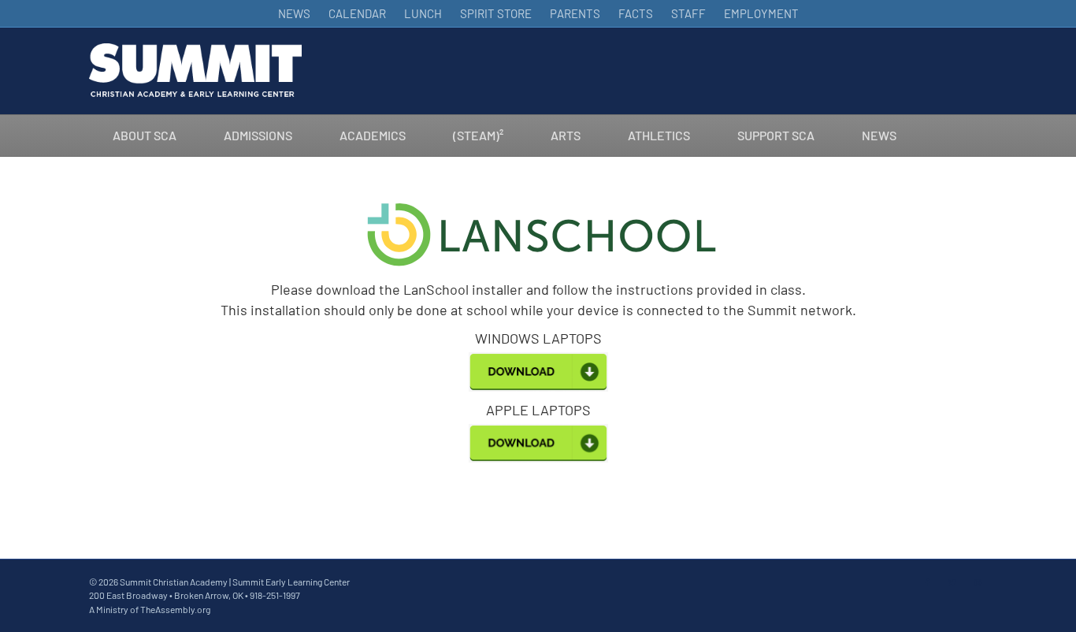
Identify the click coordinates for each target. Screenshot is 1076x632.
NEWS (294, 13)
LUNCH (423, 13)
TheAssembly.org (175, 609)
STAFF (688, 13)
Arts (566, 135)
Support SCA (775, 135)
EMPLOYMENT (761, 13)
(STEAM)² (478, 135)
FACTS (635, 13)
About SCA (144, 135)
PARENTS (575, 13)
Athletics (659, 135)
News (879, 135)
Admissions (258, 135)
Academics (372, 135)
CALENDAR (357, 13)
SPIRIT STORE (496, 13)
